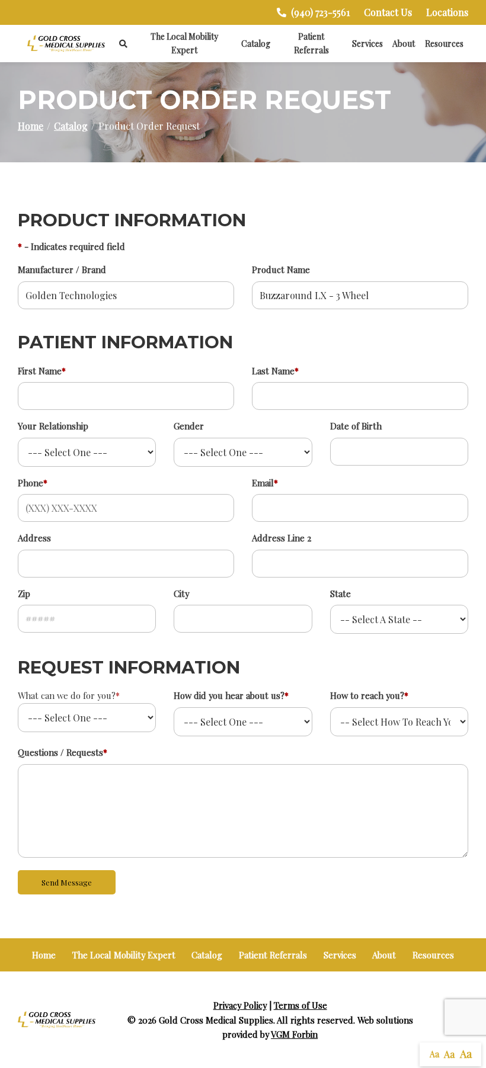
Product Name (281, 269)
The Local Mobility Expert (184, 43)
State (340, 593)
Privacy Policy (240, 1005)
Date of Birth (356, 426)
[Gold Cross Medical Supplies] (66, 43)
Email (265, 483)
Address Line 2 (281, 538)
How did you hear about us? (231, 695)
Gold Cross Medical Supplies (216, 1020)
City (181, 593)
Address (34, 538)
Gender (189, 426)
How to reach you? (369, 695)
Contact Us (388, 12)
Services (367, 43)
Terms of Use (300, 1005)
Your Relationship (53, 426)
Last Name (275, 371)
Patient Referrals (311, 43)
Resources (444, 43)
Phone (32, 483)
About (403, 43)
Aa (434, 1054)
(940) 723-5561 (320, 12)
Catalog (255, 43)
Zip (24, 593)
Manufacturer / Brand (62, 269)
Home (30, 126)
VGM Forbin (294, 1034)
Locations (447, 12)
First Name (42, 371)
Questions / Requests (62, 752)
